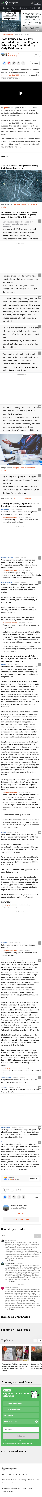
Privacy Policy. (29, 1443)
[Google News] (26, 1474)
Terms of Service (7, 1491)
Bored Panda (9, 1468)
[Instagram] (6, 1474)
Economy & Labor (7, 34)
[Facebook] (3, 1474)
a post (5, 108)
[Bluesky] (16, 1474)
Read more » (21, 1213)
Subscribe (21, 1436)
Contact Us (5, 1483)
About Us (31, 1480)
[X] (13, 1474)
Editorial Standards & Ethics (11, 1488)
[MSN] (23, 1474)
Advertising (22, 1480)
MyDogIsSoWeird (10, 1263)
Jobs (37, 1480)
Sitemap (14, 1483)
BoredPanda (11, 3)
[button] (35, 1340)
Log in (37, 3)
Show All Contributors (21, 1219)
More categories (10, 1421)
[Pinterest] (10, 1474)
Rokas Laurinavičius (14, 54)
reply (13, 1260)
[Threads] (20, 1474)
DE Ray (7, 1240)
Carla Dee (8, 1287)
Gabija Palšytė (12, 56)
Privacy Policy (27, 1488)
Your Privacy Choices (9, 1480)
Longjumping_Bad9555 (10, 75)
